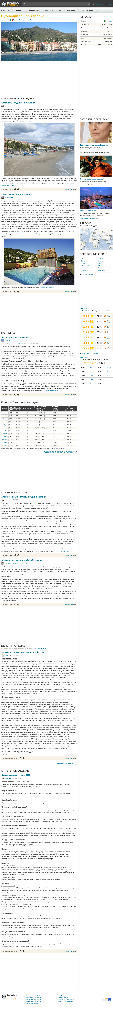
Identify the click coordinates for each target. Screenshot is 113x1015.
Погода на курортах (53, 10)
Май (5, 425)
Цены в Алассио (65, 763)
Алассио (83, 309)
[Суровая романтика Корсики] (96, 177)
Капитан (7, 500)
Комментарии (69, 189)
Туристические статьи (32, 1003)
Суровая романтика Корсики (91, 179)
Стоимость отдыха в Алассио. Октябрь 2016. (23, 652)
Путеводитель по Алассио (27, 20)
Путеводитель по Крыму (64, 997)
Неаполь (84, 268)
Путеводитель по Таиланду (65, 999)
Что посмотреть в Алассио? (15, 337)
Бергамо (100, 259)
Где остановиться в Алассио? (16, 194)
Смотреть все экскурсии (88, 218)
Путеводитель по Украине (65, 1001)
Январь (5, 413)
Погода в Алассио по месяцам (89, 353)
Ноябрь (5, 442)
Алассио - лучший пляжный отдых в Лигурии (23, 497)
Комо (99, 263)
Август (5, 434)
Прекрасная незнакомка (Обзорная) (94, 145)
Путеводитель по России (33, 999)
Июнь (5, 428)
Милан (100, 265)
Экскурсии (71, 10)
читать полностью (7, 185)
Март (4, 419)
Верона (100, 261)
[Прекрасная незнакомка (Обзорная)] (96, 143)
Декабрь (4, 445)
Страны (4, 10)
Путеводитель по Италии (33, 997)
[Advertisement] (39, 79)
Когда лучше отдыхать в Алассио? (18, 103)
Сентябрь (5, 436)
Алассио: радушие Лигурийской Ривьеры (21, 560)
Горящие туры (34, 10)
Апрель (5, 422)
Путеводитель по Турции (33, 1001)
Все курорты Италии (87, 274)
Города (18, 10)
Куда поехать (5, 20)
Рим (99, 268)
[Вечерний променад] (96, 208)
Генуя (83, 263)
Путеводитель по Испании (65, 995)
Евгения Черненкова (11, 563)
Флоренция (101, 270)
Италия (15, 20)
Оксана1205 (8, 778)
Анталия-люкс (9, 106)
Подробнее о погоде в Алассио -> (60, 452)
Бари (82, 259)
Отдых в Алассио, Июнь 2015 (15, 775)
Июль (5, 431)
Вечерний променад (88, 211)
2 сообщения (41, 648)
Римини (83, 270)
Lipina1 (7, 655)
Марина (7, 340)
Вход (109, 4)
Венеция (84, 261)
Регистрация (99, 4)
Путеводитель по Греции (33, 995)
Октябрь (4, 439)
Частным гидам (87, 10)
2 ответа (18, 343)
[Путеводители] (10, 5)
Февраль (5, 416)
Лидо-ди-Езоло (86, 265)
